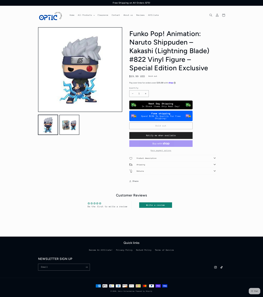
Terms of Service (164, 250)
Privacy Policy (124, 250)
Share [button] (135, 181)
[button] (86, 15)
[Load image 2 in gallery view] (69, 125)
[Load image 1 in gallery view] (48, 125)
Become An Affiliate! (101, 250)
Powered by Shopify (144, 291)
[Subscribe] (86, 267)
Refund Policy (143, 250)
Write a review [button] (155, 205)
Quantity (133, 88)
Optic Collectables (126, 291)
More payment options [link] (161, 150)
